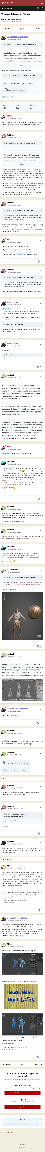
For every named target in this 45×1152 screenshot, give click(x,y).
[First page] (2, 28)
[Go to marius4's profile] (4, 376)
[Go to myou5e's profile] (4, 843)
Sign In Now (22, 1107)
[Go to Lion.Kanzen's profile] (4, 571)
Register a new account (22, 1093)
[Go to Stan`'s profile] (4, 117)
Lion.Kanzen (12, 570)
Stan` (28, 210)
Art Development (16, 21)
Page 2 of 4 (22, 29)
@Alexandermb (21, 254)
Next (38, 29)
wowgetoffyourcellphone (12, 19)
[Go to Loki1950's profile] (4, 463)
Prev (7, 29)
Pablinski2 (11, 135)
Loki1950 (10, 462)
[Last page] (42, 28)
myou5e (10, 842)
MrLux (9, 866)
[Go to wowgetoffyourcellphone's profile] (4, 38)
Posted (14, 39)
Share (23, 1119)
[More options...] (41, 38)
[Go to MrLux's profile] (4, 867)
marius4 (29, 44)
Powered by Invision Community (22, 1149)
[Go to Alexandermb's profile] (4, 303)
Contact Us (22, 1144)
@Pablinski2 (6, 309)
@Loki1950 (6, 453)
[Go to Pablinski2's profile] (4, 136)
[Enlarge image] (22, 616)
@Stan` (5, 97)
